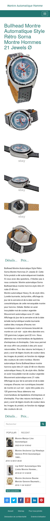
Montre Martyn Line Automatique (24, 440)
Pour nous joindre (35, 511)
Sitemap (21, 511)
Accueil (10, 511)
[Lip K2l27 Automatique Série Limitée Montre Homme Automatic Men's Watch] (10, 468)
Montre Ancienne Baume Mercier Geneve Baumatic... (28, 480)
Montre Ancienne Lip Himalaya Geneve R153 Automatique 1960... (29, 453)
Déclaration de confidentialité (15, 516)
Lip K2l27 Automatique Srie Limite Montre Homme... (28, 468)
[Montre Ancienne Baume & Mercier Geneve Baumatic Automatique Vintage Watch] (10, 481)
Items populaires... (13, 491)
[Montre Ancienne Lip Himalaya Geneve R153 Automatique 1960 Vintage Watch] (10, 453)
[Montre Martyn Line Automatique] (10, 441)
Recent (25, 432)
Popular (11, 432)
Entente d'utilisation (38, 516)
